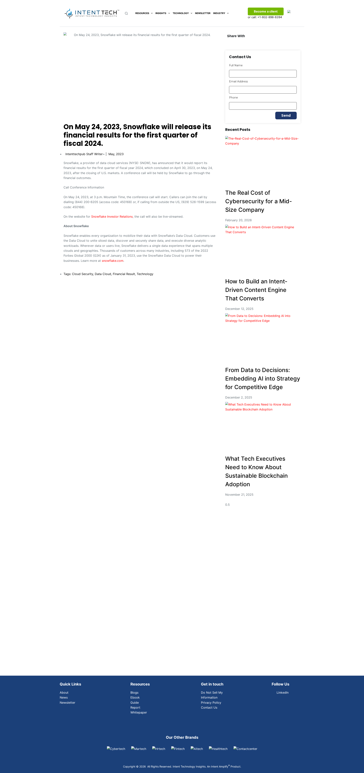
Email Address (238, 81)
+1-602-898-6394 (269, 17)
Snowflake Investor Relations (112, 216)
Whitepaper (138, 712)
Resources (142, 13)
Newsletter (202, 13)
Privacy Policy (211, 702)
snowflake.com (112, 261)
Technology (181, 13)
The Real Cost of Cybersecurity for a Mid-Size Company (258, 201)
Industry (219, 13)
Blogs (134, 692)
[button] (232, 43)
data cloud (103, 274)
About (64, 692)
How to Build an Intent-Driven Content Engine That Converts (256, 290)
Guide (134, 702)
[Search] (126, 13)
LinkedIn (283, 692)
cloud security (82, 274)
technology (145, 274)
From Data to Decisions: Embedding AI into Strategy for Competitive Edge (262, 378)
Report (135, 707)
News (64, 697)
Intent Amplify (220, 766)
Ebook (135, 697)
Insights (160, 13)
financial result (124, 274)
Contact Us (209, 707)
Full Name (236, 65)
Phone (233, 97)
